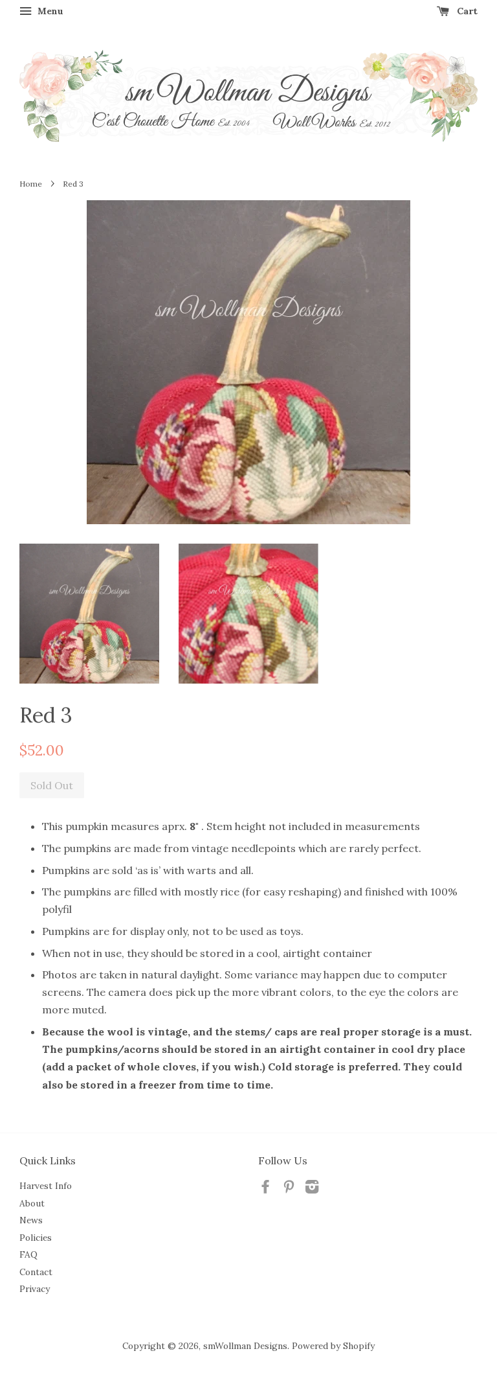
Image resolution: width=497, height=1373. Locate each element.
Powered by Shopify (333, 1346)
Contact (35, 1272)
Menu (49, 11)
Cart (466, 11)
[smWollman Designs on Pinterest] (289, 1189)
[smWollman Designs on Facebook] (265, 1189)
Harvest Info (45, 1186)
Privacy (34, 1289)
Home (30, 184)
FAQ (28, 1254)
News (31, 1220)
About (32, 1203)
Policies (35, 1237)
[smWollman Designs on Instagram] (312, 1189)
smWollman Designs (245, 1346)
